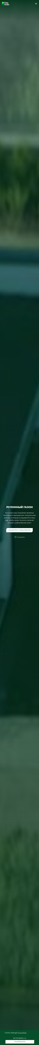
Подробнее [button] (21, 1033)
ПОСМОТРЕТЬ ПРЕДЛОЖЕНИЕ (19, 530)
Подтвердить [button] (19, 1041)
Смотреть (21, 537)
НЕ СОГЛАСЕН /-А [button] (19, 1038)
